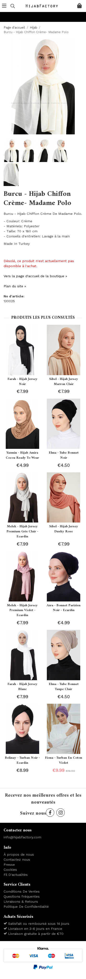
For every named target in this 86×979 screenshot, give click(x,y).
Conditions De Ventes (22, 891)
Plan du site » (15, 286)
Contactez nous (17, 859)
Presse (9, 864)
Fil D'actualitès (16, 875)
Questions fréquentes (22, 896)
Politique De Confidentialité (26, 906)
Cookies (10, 869)
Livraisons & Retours (21, 901)
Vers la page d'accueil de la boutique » (35, 276)
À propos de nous (19, 854)
